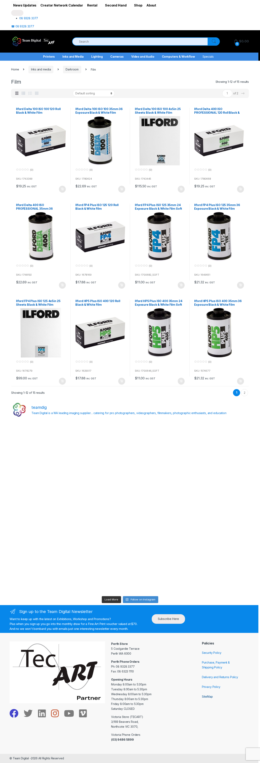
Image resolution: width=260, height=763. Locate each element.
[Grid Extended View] (16, 93)
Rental (92, 5)
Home (15, 69)
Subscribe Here (168, 619)
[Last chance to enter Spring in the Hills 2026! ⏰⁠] (160, 439)
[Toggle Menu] (17, 13)
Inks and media (41, 69)
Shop (138, 5)
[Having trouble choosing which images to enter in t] (40, 439)
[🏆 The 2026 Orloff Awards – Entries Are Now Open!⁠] (100, 439)
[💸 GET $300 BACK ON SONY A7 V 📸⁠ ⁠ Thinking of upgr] (160, 576)
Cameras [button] (117, 56)
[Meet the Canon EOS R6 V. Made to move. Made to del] (40, 542)
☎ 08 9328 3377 (22, 26)
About (151, 5)
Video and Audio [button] (142, 56)
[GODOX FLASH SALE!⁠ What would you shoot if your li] (220, 473)
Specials (208, 56)
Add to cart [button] (62, 189)
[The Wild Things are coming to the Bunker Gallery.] (220, 542)
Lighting (97, 56)
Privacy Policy (211, 687)
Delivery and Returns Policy (220, 677)
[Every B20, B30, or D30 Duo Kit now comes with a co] (40, 473)
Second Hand (115, 5)
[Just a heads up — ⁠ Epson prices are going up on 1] (160, 508)
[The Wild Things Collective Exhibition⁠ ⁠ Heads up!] (100, 473)
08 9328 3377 (28, 18)
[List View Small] (23, 93)
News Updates (24, 5)
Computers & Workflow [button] (178, 56)
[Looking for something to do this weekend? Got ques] (40, 508)
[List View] (30, 93)
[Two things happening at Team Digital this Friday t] (40, 576)
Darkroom (72, 69)
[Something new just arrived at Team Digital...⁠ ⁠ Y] (160, 473)
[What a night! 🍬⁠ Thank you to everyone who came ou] (100, 542)
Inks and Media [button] (73, 56)
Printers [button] (49, 56)
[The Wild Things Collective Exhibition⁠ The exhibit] (220, 508)
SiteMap (207, 696)
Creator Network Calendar (61, 5)
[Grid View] (37, 93)
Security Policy (211, 652)
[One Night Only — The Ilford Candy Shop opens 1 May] (220, 576)
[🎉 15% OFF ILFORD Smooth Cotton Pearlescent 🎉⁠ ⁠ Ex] (100, 508)
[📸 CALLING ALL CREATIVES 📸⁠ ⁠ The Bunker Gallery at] (100, 576)
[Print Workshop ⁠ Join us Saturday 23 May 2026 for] (160, 542)
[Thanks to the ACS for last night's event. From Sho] (220, 439)
